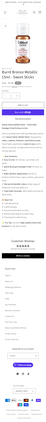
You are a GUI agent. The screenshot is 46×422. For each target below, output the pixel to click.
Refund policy (35, 410)
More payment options (23, 118)
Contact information (24, 418)
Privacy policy (11, 414)
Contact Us (9, 316)
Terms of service (23, 414)
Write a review (23, 255)
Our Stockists (10, 304)
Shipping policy (36, 414)
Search (8, 275)
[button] (5, 12)
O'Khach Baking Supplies (19, 410)
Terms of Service (12, 339)
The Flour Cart (11, 322)
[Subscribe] (36, 356)
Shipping (14, 86)
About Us (9, 281)
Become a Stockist (12, 310)
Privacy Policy (10, 333)
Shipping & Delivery (13, 287)
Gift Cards (9, 293)
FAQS (7, 299)
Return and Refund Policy (15, 328)
